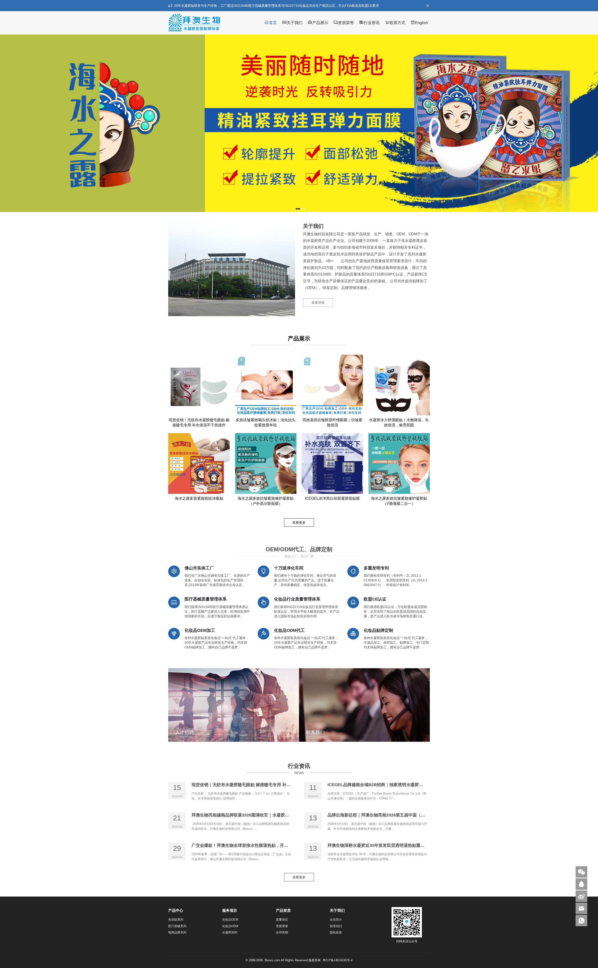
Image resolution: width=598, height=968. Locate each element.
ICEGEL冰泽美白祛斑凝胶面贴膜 (332, 499)
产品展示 (320, 23)
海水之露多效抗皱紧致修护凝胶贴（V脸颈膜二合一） (399, 501)
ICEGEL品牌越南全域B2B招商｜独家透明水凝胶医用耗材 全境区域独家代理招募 (403, 784)
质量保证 (282, 919)
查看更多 (299, 523)
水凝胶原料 (229, 932)
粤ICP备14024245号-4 (337, 960)
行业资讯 (372, 23)
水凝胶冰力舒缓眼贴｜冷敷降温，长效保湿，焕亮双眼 (399, 422)
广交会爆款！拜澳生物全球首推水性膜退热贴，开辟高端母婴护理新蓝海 (259, 845)
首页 (273, 23)
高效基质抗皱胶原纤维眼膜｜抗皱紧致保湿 (332, 422)
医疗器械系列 (177, 926)
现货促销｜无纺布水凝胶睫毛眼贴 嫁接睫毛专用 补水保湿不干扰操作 (199, 422)
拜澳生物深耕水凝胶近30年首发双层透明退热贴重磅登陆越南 (384, 845)
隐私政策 (336, 932)
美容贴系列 (175, 919)
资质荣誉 (346, 23)
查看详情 (317, 302)
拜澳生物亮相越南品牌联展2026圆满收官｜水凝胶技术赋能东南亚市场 (257, 815)
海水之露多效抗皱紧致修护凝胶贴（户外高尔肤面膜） (266, 501)
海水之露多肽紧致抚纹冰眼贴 (199, 499)
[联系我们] (581, 884)
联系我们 (336, 926)
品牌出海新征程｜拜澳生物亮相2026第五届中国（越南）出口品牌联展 (393, 815)
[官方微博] (581, 896)
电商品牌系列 (177, 932)
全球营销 (282, 932)
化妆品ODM (230, 926)
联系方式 (397, 23)
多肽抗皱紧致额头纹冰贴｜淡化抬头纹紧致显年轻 (265, 422)
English (421, 23)
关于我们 (295, 23)
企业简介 (336, 919)
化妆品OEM (230, 919)
